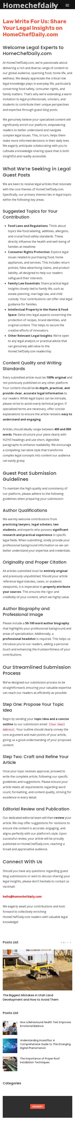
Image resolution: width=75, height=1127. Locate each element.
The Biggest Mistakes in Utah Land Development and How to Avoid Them (30, 997)
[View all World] (37, 1107)
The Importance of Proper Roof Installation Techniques (40, 1060)
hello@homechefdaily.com (22, 897)
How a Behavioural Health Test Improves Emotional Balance (45, 1024)
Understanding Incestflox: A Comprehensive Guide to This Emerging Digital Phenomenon (45, 1044)
